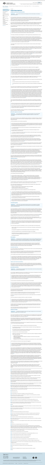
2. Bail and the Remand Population (5, 21)
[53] (13, 353)
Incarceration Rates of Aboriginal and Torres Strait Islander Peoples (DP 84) (6, 10)
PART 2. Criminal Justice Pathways (5, 19)
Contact (33, 2)
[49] (20, 320)
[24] (25, 97)
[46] (13, 295)
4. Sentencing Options (5, 24)
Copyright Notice (26, 463)
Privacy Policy (20, 463)
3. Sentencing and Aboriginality (5, 23)
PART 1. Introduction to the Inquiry (6, 15)
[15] (28, 20)
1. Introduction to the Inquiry (5, 17)
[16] (33, 32)
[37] (35, 182)
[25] (23, 107)
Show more (4, 25)
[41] (16, 218)
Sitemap (16, 463)
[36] (27, 179)
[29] (21, 144)
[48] (27, 316)
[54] (33, 359)
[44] (27, 278)
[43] (36, 259)
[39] (27, 200)
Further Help (36, 2)
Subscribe (39, 2)
